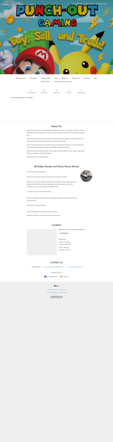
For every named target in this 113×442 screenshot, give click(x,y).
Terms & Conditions (52, 289)
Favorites (69, 92)
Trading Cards (45, 78)
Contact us (29, 4)
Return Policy (62, 289)
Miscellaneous (21, 78)
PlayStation (76, 78)
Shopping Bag (81, 92)
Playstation (33, 78)
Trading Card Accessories (62, 81)
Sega (95, 78)
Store (6, 4)
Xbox (56, 78)
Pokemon (65, 78)
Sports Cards (46, 81)
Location (20, 4)
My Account (44, 92)
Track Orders (56, 92)
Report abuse (63, 292)
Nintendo (87, 78)
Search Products (31, 92)
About (13, 4)
